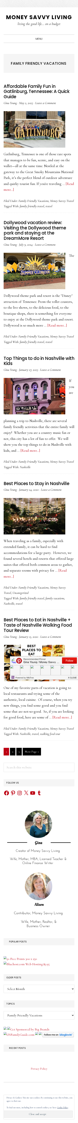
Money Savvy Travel (62, 201)
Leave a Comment (45, 103)
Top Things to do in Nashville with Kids (39, 361)
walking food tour (50, 734)
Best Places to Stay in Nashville (36, 484)
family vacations (55, 598)
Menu (39, 39)
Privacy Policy (39, 1069)
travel (49, 206)
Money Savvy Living (39, 17)
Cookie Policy (62, 1107)
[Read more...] (57, 325)
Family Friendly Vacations (34, 201)
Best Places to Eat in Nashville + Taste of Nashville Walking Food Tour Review (38, 625)
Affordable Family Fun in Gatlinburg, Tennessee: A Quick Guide (36, 91)
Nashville (25, 467)
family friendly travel (32, 206)
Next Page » (32, 752)
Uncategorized (20, 593)
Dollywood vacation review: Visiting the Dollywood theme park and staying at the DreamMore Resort (35, 230)
